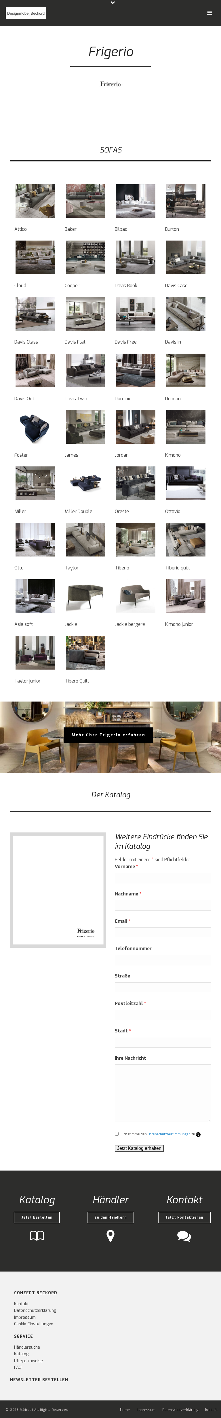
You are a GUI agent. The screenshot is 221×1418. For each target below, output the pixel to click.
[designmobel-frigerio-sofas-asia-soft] (35, 596)
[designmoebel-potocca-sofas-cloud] (35, 257)
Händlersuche (27, 1347)
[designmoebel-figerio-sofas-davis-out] (35, 370)
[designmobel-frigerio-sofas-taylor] (85, 539)
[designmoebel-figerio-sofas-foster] (35, 427)
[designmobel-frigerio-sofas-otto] (35, 539)
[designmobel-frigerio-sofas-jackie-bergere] (135, 596)
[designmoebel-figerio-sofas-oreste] (135, 483)
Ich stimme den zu (162, 1134)
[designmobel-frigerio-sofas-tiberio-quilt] (186, 539)
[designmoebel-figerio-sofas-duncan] (186, 370)
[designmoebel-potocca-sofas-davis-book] (135, 257)
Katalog (21, 1354)
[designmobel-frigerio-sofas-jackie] (85, 596)
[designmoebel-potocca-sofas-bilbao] (135, 201)
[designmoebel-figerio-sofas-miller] (35, 483)
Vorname (126, 867)
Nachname (128, 894)
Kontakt (21, 1304)
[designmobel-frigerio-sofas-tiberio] (135, 539)
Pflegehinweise (28, 1361)
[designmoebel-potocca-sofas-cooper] (85, 257)
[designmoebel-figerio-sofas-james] (85, 427)
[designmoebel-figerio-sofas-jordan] (135, 427)
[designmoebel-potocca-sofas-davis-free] (135, 314)
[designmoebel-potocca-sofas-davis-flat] (85, 314)
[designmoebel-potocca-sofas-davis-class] (35, 314)
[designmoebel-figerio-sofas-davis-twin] (85, 370)
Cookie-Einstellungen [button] (33, 1324)
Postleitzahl (130, 1003)
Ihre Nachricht (130, 1058)
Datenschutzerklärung (35, 1310)
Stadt (123, 1031)
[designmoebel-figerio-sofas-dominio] (135, 370)
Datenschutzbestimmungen (169, 1134)
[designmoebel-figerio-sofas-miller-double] (85, 483)
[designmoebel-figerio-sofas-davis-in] (186, 314)
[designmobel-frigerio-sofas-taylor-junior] (35, 653)
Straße (122, 976)
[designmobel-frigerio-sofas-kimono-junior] (186, 596)
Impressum (25, 1317)
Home (125, 1410)
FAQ (18, 1367)
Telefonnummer (133, 949)
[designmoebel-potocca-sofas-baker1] (85, 201)
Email (123, 921)
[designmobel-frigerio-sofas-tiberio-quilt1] (85, 653)
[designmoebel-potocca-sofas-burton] (186, 201)
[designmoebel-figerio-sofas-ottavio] (186, 483)
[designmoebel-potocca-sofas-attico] (35, 201)
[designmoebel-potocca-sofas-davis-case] (186, 257)
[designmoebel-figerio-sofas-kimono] (186, 427)
